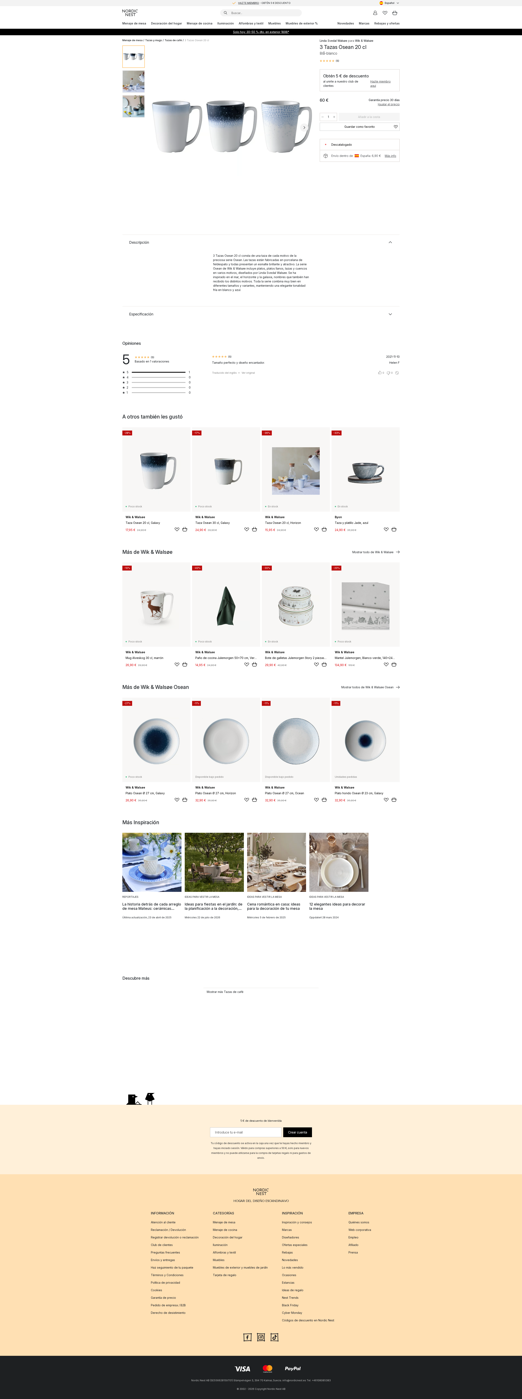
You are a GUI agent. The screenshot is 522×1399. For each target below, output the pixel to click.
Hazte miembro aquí (380, 83)
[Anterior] (159, 127)
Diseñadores (290, 1237)
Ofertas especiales (294, 1245)
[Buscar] (225, 12)
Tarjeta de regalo (224, 1275)
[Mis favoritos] (385, 13)
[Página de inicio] (130, 13)
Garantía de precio (163, 1297)
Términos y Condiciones (167, 1275)
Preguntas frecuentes (165, 1252)
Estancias (288, 1282)
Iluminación (225, 23)
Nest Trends (290, 1297)
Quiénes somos (358, 1222)
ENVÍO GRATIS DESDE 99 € (264, 2)
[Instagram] (261, 1337)
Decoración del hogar (166, 23)
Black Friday (290, 1305)
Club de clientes (162, 1245)
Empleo (353, 1237)
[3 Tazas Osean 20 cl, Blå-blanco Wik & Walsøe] (231, 126)
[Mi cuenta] (375, 13)
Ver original (248, 372)
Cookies (156, 1290)
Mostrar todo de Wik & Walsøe (373, 552)
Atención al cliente (163, 1222)
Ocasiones (289, 1275)
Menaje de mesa (134, 23)
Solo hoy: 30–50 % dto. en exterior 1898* (261, 32)
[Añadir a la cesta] (184, 529)
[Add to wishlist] (177, 529)
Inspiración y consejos (297, 1222)
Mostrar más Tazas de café (225, 992)
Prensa (353, 1252)
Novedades (345, 23)
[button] (329, 61)
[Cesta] (395, 13)
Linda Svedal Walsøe (333, 40)
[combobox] (389, 3)
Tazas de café (173, 40)
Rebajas (287, 1252)
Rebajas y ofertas (387, 23)
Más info (390, 156)
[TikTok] (274, 1337)
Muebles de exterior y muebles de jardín (240, 1267)
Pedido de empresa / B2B (168, 1305)
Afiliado (353, 1245)
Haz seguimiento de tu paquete (172, 1267)
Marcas (364, 23)
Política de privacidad (165, 1282)
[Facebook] (247, 1337)
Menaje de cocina (199, 23)
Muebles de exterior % (302, 23)
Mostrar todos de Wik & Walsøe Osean (367, 687)
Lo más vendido (292, 1267)
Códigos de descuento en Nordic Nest (308, 1320)
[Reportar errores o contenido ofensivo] (397, 373)
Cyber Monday (292, 1312)
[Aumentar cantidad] (334, 117)
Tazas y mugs (153, 40)
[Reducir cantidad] (322, 117)
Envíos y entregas (163, 1260)
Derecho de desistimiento (168, 1312)
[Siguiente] (304, 127)
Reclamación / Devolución (168, 1230)
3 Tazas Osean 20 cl (197, 40)
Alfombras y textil (251, 23)
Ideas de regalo (292, 1290)
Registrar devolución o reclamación (175, 1237)
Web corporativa (359, 1230)
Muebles (274, 23)
